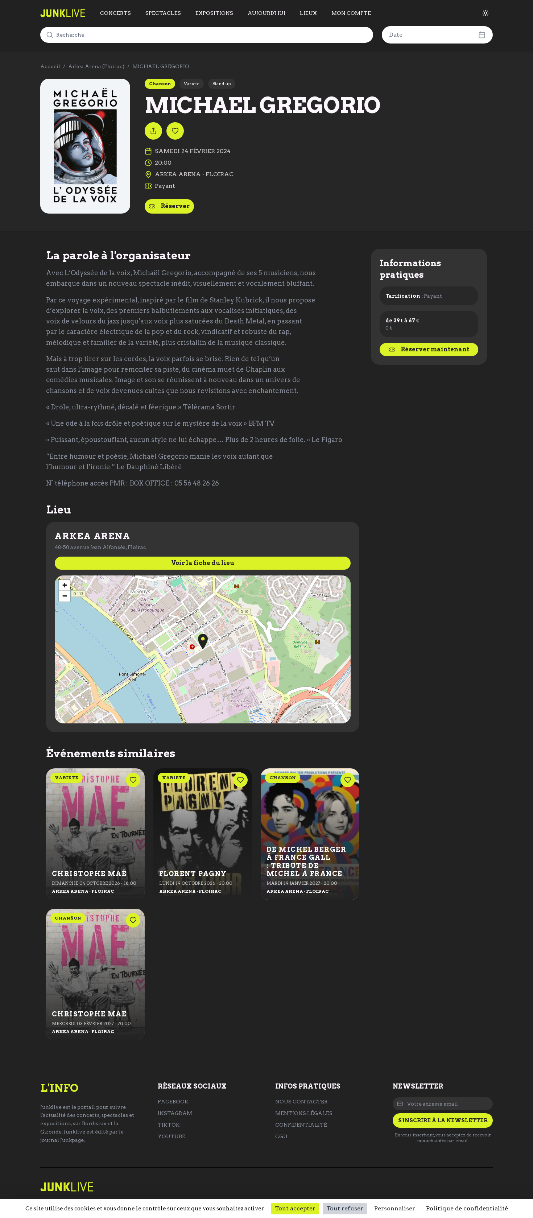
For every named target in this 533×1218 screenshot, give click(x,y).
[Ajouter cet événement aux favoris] (175, 131)
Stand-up (221, 83)
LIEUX (308, 13)
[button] (203, 641)
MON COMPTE (351, 13)
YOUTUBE (171, 1136)
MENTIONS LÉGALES (303, 1113)
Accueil (50, 66)
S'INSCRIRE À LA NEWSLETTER (443, 1120)
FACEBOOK (173, 1102)
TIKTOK (169, 1125)
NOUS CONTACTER (301, 1102)
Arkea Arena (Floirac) (96, 66)
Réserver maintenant (435, 349)
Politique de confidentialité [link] (467, 1208)
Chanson (160, 83)
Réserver (175, 206)
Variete (191, 83)
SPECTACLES (163, 13)
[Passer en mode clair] (485, 13)
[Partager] (153, 131)
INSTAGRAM (175, 1113)
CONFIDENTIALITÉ (301, 1125)
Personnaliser (394, 1208)
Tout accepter (295, 1208)
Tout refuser (344, 1208)
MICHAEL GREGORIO (160, 66)
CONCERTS (115, 13)
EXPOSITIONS (214, 13)
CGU (281, 1136)
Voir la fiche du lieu (202, 563)
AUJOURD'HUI (266, 13)
